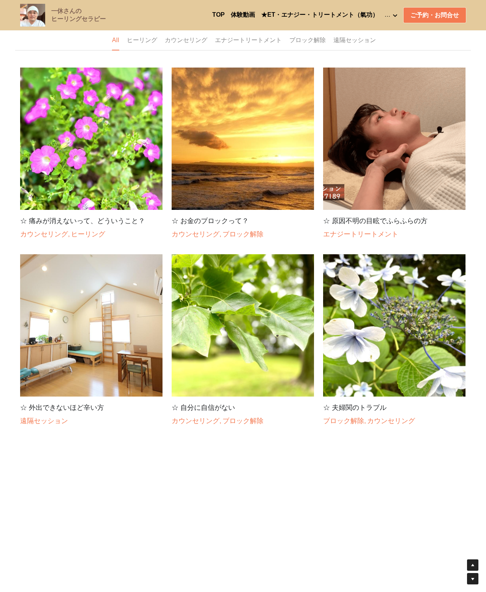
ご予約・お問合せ (434, 15)
